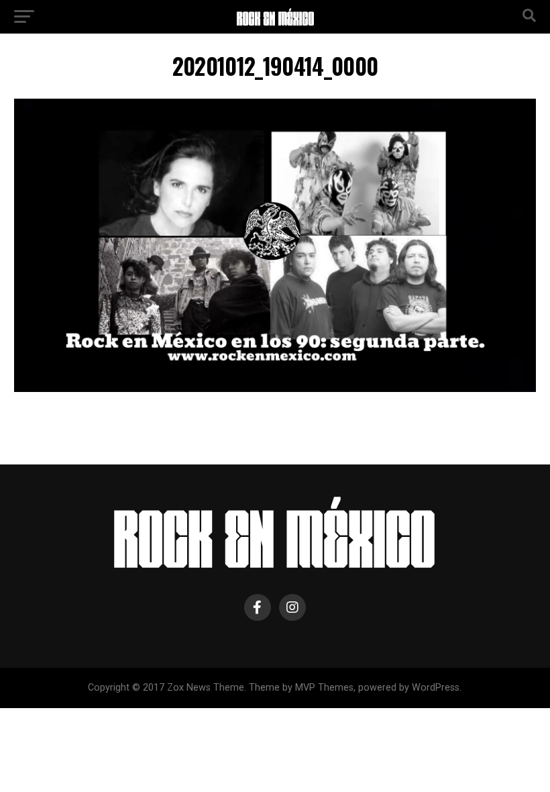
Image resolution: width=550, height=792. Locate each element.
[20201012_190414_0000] (274, 388)
